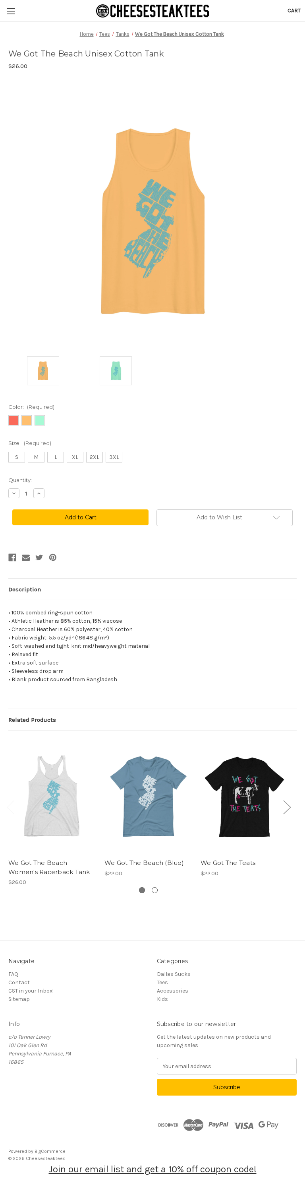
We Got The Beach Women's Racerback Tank (49, 867)
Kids (162, 999)
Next (287, 807)
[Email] (26, 557)
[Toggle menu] (11, 11)
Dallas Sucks (174, 974)
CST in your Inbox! (31, 990)
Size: (29, 443)
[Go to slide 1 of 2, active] (142, 890)
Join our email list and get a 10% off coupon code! (153, 1169)
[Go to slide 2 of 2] (155, 890)
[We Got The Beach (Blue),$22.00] (148, 796)
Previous (10, 807)
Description (24, 589)
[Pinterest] (53, 557)
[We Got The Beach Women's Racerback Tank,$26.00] (52, 796)
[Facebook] (12, 557)
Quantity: (20, 480)
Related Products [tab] (32, 719)
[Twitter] (39, 557)
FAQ (13, 974)
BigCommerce (50, 1151)
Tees (162, 982)
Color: (31, 407)
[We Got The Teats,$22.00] (244, 796)
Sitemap (19, 999)
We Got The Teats (228, 863)
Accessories (172, 990)
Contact (19, 982)
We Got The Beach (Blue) (144, 863)
